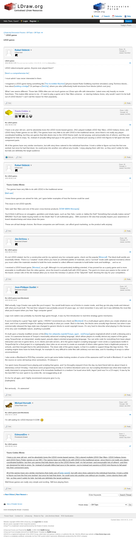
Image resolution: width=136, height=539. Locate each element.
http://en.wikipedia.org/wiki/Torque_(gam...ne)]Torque (67, 334)
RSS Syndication (67, 516)
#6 (130, 414)
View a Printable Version (14, 504)
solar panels (65, 473)
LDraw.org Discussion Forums (14, 33)
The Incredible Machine (55, 84)
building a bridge (21, 86)
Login (25, 21)
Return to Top (39, 516)
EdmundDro (51, 63)
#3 (130, 178)
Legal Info (37, 522)
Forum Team (8, 516)
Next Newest (21, 495)
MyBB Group (45, 530)
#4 (130, 252)
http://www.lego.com (102, 534)
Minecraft (103, 257)
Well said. (9, 193)
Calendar (118, 16)
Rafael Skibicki (22, 50)
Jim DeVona (21, 239)
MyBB (29, 530)
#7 (130, 446)
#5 (130, 300)
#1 (130, 63)
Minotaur (36, 267)
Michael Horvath (23, 403)
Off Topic (30, 33)
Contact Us (19, 516)
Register (33, 21)
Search (107, 16)
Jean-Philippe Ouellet (25, 287)
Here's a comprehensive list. (17, 73)
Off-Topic (37, 33)
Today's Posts (126, 25)
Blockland (79, 321)
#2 (130, 125)
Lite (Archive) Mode (52, 516)
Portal (96, 16)
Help (129, 16)
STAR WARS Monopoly (69, 209)
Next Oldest (9, 495)
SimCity (45, 86)
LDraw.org (28, 516)
